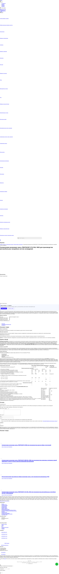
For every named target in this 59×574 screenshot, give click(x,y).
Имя (1, 416)
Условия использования (5, 513)
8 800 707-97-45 (4, 308)
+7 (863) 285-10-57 (4, 532)
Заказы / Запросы (4, 508)
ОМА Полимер (6, 543)
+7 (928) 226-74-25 (4, 534)
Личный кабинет (4, 504)
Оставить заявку (11, 308)
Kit (2, 526)
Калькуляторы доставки (5, 509)
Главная (1, 244)
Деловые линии (4, 524)
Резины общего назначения (18, 244)
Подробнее (10, 463)
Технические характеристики (6, 324)
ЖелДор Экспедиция (5, 527)
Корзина (3, 5)
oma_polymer (3, 552)
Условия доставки (4, 505)
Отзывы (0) (3, 325)
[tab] (30, 323)
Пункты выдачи (4, 506)
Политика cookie (4, 512)
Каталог (3, 4)
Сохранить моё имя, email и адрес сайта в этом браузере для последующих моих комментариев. (16, 419)
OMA (5, 558)
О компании (4, 3)
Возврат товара (4, 507)
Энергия (3, 528)
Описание (3, 323)
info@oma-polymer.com (4, 545)
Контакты (3, 6)
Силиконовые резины (9, 244)
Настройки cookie (4, 514)
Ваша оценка (2, 408)
